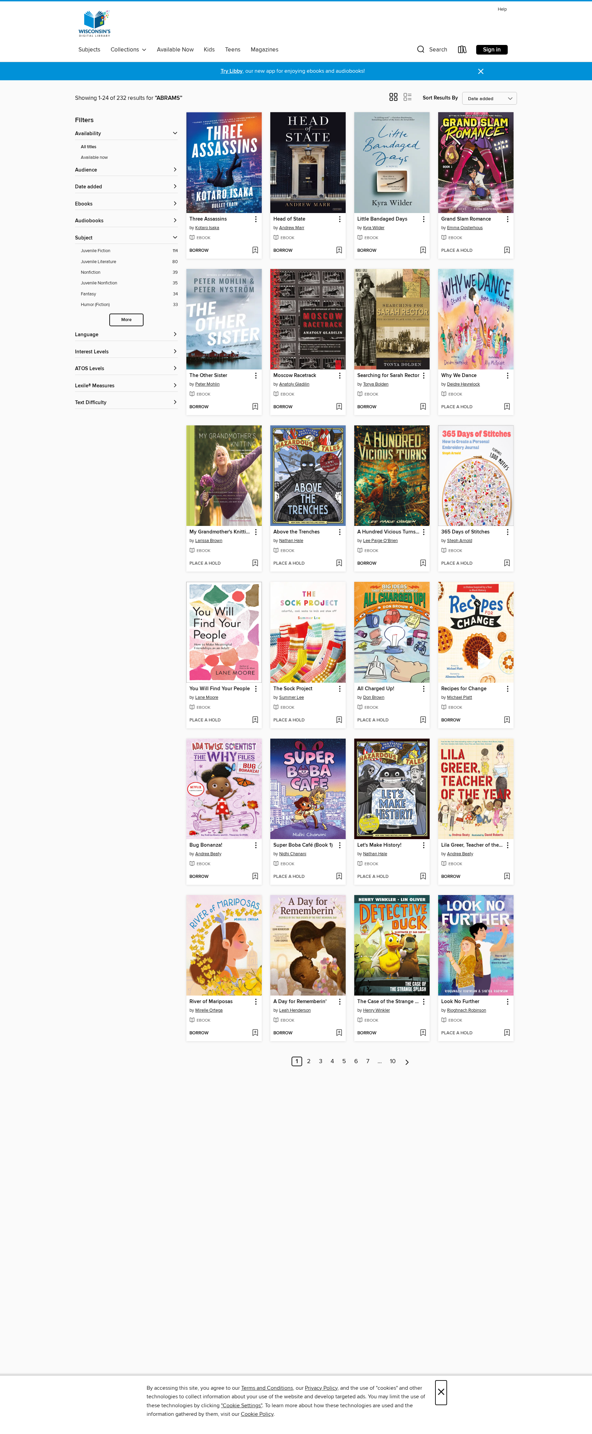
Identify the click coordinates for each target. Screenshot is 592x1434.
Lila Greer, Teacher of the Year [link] (472, 845)
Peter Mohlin (207, 384)
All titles (88, 147)
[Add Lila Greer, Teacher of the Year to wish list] (507, 876)
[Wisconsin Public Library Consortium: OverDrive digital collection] (94, 23)
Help (502, 9)
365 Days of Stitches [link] (465, 532)
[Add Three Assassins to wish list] (255, 250)
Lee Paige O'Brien (380, 540)
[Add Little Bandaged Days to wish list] (423, 250)
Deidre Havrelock (463, 384)
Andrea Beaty (208, 854)
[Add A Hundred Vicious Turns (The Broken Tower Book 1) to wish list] (423, 563)
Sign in (492, 50)
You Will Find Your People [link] (219, 689)
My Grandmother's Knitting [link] (220, 532)
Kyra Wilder (373, 228)
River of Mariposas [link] (211, 1002)
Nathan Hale (291, 540)
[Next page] (407, 1061)
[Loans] (462, 51)
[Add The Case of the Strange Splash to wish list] (423, 1033)
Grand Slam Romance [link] (466, 219)
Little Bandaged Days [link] (382, 219)
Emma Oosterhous (465, 228)
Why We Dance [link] (459, 376)
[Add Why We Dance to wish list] (507, 407)
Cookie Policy (257, 1414)
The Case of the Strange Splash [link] (388, 1002)
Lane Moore (206, 697)
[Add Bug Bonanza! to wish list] (255, 876)
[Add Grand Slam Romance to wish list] (507, 250)
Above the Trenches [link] (296, 532)
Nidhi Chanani (292, 854)
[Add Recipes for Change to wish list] (507, 720)
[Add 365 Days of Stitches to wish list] (507, 563)
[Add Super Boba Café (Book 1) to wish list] (339, 876)
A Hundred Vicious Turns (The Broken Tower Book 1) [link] (388, 532)
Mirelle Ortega (209, 1010)
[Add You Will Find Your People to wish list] (255, 720)
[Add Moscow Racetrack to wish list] (339, 407)
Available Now (175, 50)
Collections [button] (126, 50)
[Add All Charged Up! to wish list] (423, 720)
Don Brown (373, 697)
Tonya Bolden (375, 384)
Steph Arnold (459, 540)
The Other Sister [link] (208, 376)
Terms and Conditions (267, 1388)
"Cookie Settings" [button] (241, 1405)
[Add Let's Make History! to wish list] (423, 876)
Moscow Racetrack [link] (294, 376)
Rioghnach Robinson (466, 1010)
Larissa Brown (208, 540)
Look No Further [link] (460, 1002)
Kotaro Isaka (207, 228)
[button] (431, 51)
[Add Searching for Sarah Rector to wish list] (423, 407)
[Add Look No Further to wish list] (507, 1033)
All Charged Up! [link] (375, 689)
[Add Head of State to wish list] (339, 250)
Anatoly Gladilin (294, 384)
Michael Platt (459, 697)
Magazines (265, 50)
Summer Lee (291, 697)
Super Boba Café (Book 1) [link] (303, 845)
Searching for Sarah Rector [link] (388, 376)
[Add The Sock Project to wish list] (339, 720)
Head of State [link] (289, 219)
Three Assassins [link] (208, 219)
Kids (209, 50)
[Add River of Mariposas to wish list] (255, 1033)
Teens (233, 50)
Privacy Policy (321, 1388)
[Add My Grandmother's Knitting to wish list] (255, 563)
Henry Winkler (376, 1010)
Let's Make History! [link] (379, 845)
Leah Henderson (295, 1010)
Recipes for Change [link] (463, 689)
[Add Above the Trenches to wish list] (339, 563)
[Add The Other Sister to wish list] (255, 407)
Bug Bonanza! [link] (205, 845)
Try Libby (232, 71)
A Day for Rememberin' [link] (299, 1002)
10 (393, 1061)
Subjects (89, 50)
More (126, 320)
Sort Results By (440, 98)
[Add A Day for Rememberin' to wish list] (339, 1033)
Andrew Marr (291, 228)
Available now (94, 157)
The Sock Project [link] (292, 689)
